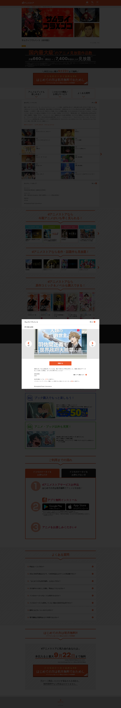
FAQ (72, 381)
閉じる (91, 322)
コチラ (46, 379)
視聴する (60, 363)
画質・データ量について (79, 374)
